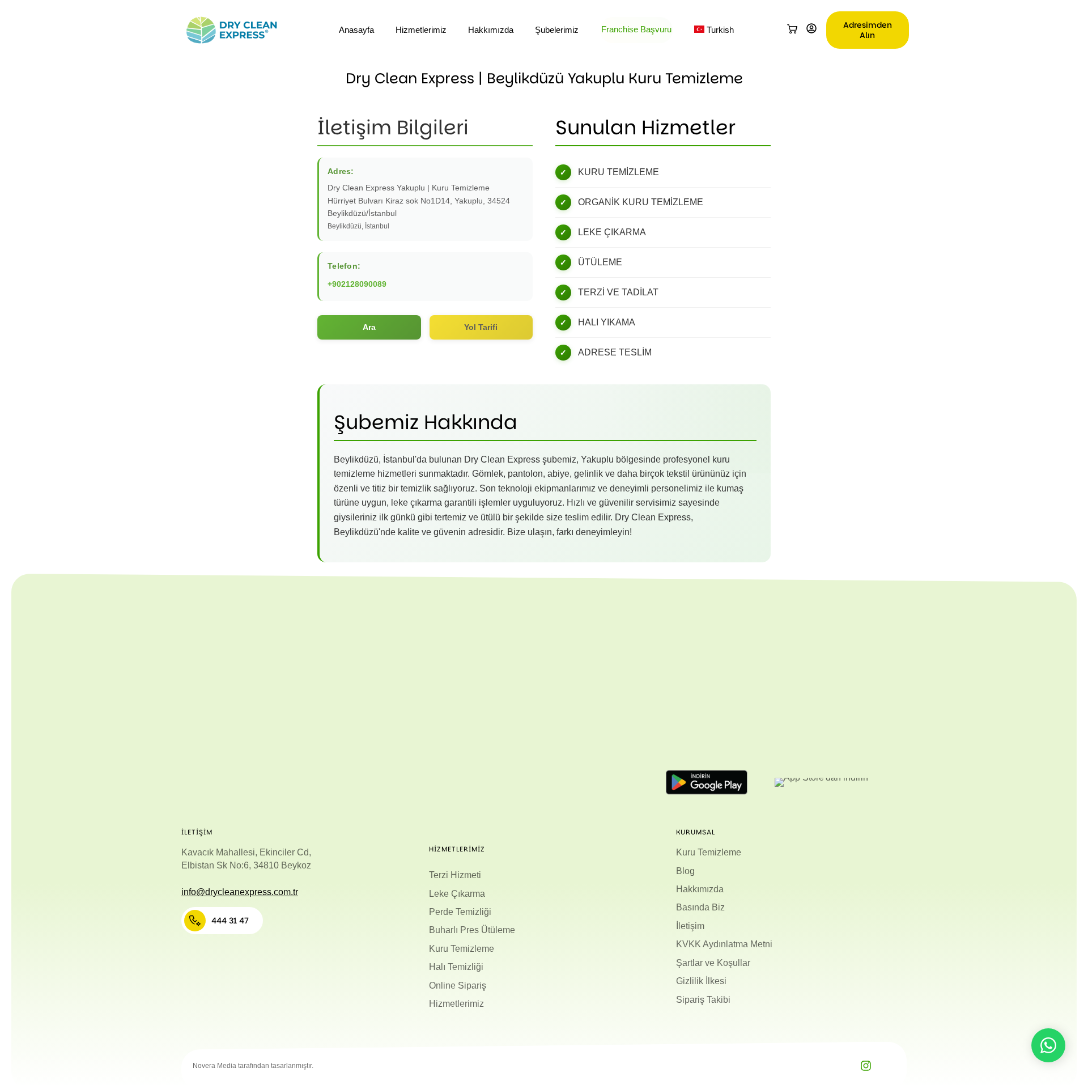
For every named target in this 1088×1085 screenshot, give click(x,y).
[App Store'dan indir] (821, 782)
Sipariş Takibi (703, 1000)
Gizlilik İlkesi (701, 981)
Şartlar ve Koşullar (713, 963)
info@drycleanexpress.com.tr (239, 892)
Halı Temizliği (456, 967)
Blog (685, 871)
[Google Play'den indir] (706, 782)
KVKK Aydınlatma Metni (724, 944)
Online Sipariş (457, 985)
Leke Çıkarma (457, 893)
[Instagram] (865, 1065)
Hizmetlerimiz (421, 30)
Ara (369, 327)
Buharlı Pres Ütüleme (472, 930)
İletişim (690, 926)
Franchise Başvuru (636, 29)
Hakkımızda (490, 30)
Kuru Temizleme (461, 948)
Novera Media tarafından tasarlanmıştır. (253, 1066)
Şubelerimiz (557, 30)
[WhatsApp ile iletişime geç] (1048, 1045)
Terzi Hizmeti (455, 875)
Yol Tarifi (481, 327)
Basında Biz (700, 907)
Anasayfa (356, 30)
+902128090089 (357, 284)
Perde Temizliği (460, 912)
